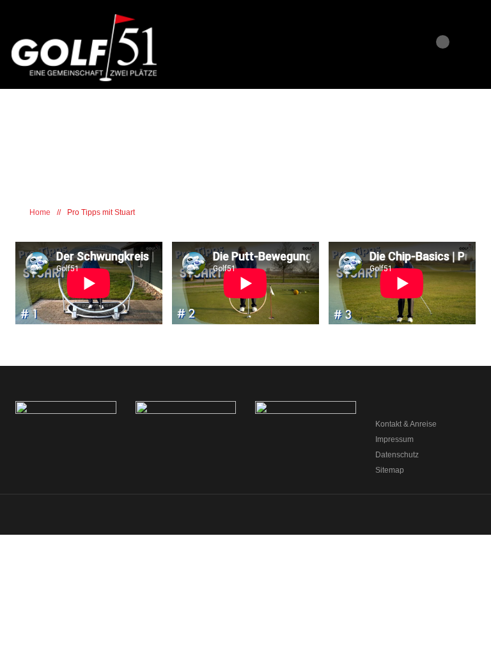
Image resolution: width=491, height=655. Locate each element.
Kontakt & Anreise (406, 424)
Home (39, 212)
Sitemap (389, 470)
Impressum (394, 439)
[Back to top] (246, 519)
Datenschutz (397, 454)
